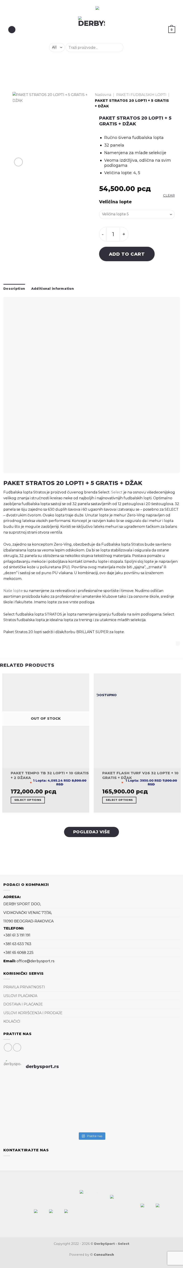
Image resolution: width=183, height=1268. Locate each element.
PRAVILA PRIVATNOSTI (24, 987)
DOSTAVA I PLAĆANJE (23, 1004)
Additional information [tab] (52, 289)
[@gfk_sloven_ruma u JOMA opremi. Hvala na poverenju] (151, 1086)
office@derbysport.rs (35, 961)
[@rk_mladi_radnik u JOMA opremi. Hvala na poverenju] (91, 1105)
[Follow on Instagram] (17, 1047)
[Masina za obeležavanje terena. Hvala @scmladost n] (32, 1114)
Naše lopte (13, 591)
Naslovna (103, 95)
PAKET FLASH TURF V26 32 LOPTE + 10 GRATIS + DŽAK (140, 775)
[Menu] (11, 29)
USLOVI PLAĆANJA (20, 996)
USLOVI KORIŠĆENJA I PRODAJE (32, 1013)
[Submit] (128, 47)
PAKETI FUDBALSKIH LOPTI (141, 95)
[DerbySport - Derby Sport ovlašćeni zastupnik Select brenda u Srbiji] (92, 29)
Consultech (104, 1255)
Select (117, 492)
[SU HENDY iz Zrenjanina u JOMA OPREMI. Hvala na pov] (151, 1108)
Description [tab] (14, 289)
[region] (58, 8)
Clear (169, 195)
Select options (28, 799)
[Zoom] (18, 162)
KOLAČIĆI (11, 1021)
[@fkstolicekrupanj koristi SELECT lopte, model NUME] (91, 1089)
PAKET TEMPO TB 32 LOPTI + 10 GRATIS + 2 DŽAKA (50, 775)
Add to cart (127, 254)
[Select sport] (91, 385)
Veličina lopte (115, 202)
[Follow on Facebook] (8, 1047)
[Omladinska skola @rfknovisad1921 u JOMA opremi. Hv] (32, 1089)
